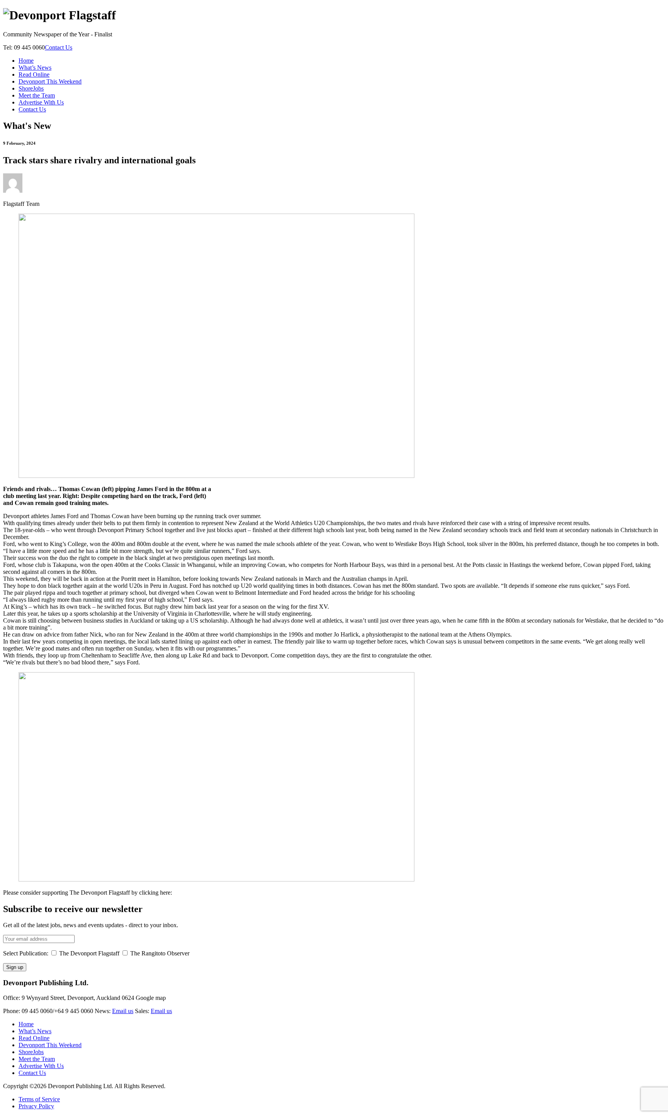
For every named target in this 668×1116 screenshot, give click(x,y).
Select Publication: (25, 953)
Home (26, 60)
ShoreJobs (31, 88)
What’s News (35, 67)
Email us (122, 1011)
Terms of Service (39, 1099)
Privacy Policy (36, 1106)
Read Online (34, 74)
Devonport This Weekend (50, 81)
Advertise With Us (41, 102)
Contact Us (58, 47)
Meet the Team (37, 95)
